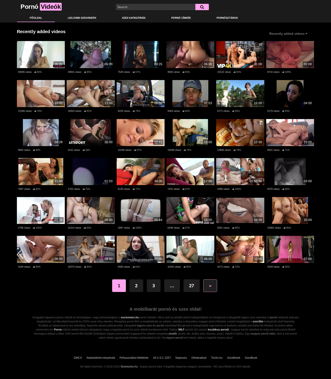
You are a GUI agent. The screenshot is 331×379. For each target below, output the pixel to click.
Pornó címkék (181, 17)
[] (202, 7)
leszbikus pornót (218, 329)
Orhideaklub (198, 357)
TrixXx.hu (216, 357)
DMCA (78, 357)
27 (191, 285)
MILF (181, 329)
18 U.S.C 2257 (162, 357)
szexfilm (258, 321)
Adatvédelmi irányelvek (100, 357)
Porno (58, 329)
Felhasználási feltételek (134, 357)
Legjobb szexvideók (82, 17)
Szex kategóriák (134, 17)
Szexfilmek (233, 357)
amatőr (172, 333)
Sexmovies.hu (129, 366)
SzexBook (251, 357)
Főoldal (36, 17)
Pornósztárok (227, 17)
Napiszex (181, 357)
